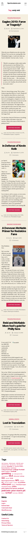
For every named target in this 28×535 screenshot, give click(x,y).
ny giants (15, 482)
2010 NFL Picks (5, 464)
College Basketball (6, 469)
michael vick (18, 132)
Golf (12, 473)
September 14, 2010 (18, 152)
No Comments (15, 31)
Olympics (13, 484)
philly (15, 411)
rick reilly (20, 449)
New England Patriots (8, 480)
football (21, 410)
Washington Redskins (14, 224)
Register (4, 501)
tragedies (17, 134)
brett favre (13, 468)
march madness (4, 476)
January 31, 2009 (18, 332)
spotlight (8, 493)
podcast (21, 488)
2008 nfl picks (12, 463)
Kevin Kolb (12, 132)
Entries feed (5, 505)
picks (14, 486)
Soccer (3, 493)
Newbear (10, 426)
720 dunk (6, 448)
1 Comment (15, 335)
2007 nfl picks (4, 463)
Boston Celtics (19, 466)
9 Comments (15, 429)
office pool (6, 484)
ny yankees (21, 482)
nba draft (7, 478)
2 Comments (15, 155)
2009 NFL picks (19, 463)
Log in (3, 503)
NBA (3, 478)
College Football (18, 469)
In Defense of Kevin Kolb (14, 147)
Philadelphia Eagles (14, 18)
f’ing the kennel (15, 378)
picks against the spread (9, 488)
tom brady (15, 493)
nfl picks (22, 480)
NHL (2, 482)
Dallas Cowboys (5, 471)
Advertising (5, 520)
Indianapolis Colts (18, 473)
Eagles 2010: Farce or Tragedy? (14, 23)
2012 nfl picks (19, 464)
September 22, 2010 (18, 28)
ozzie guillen (14, 449)
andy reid (6, 132)
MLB (11, 476)
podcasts (6, 490)
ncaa (11, 478)
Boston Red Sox (5, 468)
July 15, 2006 (20, 426)
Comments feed (6, 508)
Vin (9, 28)
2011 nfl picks (13, 464)
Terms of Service (7, 525)
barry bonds (3, 466)
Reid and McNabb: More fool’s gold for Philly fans (14, 326)
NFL (23, 132)
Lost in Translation (14, 423)
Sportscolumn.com (14, 3)
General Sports (14, 419)
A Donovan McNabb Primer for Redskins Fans (14, 231)
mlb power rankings (19, 476)
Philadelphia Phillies (6, 486)
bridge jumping (13, 215)
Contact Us (5, 518)
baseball (9, 466)
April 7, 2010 (18, 238)
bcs (13, 466)
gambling (6, 473)
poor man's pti (18, 490)
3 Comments (15, 240)
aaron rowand (12, 448)
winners (20, 493)
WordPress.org (6, 510)
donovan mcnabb (13, 309)
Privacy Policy (6, 523)
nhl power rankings (9, 482)
